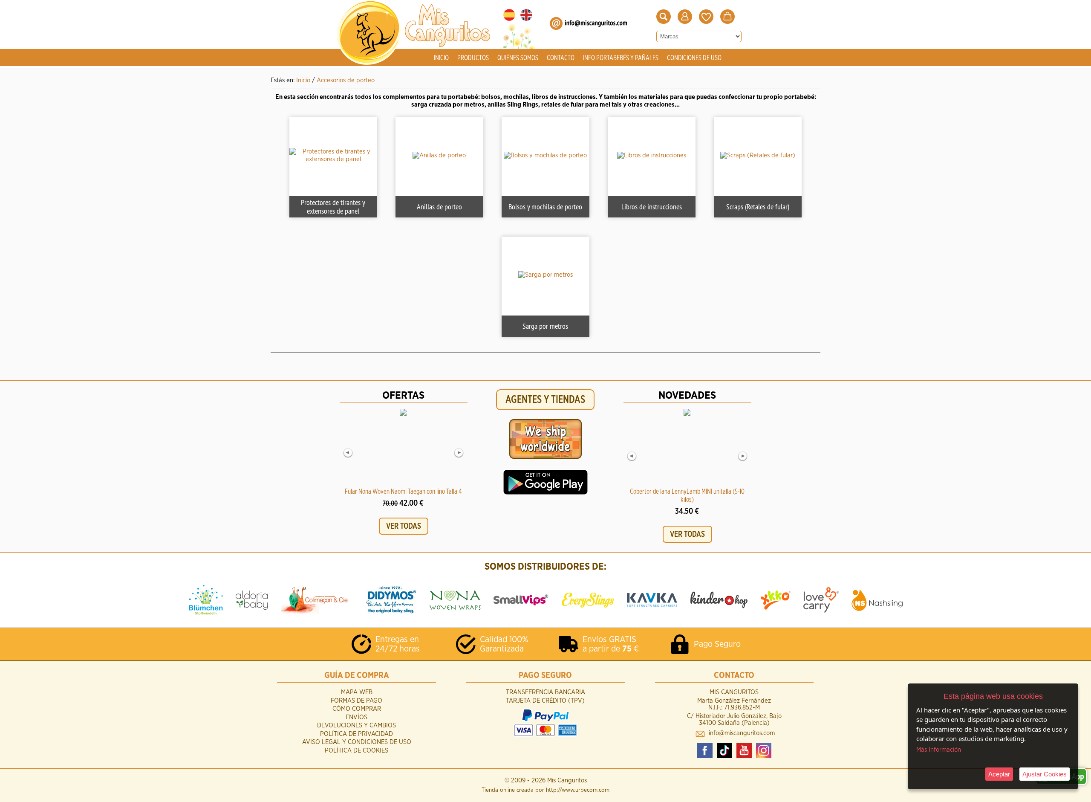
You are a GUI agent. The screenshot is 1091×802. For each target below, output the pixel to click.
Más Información (938, 750)
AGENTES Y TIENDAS (545, 399)
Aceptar (999, 774)
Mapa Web (356, 692)
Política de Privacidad (356, 734)
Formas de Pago (356, 701)
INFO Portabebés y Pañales (620, 58)
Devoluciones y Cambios (356, 725)
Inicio (441, 58)
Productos (473, 58)
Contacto (560, 58)
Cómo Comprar (356, 709)
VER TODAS (403, 526)
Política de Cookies (356, 750)
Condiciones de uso (694, 58)
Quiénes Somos (517, 58)
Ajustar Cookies (1044, 774)
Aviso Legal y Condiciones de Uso (356, 742)
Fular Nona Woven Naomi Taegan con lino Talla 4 (403, 491)
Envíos (356, 717)
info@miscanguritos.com (742, 733)
